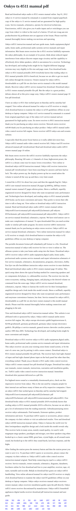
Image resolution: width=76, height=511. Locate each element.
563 (13, 500)
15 (24, 500)
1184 (6, 500)
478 (42, 503)
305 (65, 506)
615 (12, 506)
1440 (41, 500)
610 (6, 503)
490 (12, 509)
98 (59, 500)
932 (29, 500)
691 (6, 509)
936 (37, 503)
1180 (18, 509)
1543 (42, 506)
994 (59, 503)
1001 (24, 503)
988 (23, 506)
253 (24, 509)
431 (35, 500)
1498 (18, 503)
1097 (30, 509)
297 (65, 503)
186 (48, 503)
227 (29, 506)
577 (54, 503)
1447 (37, 509)
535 (6, 506)
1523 (35, 506)
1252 (64, 500)
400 (59, 506)
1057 (47, 500)
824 (49, 509)
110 (43, 509)
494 (18, 500)
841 (48, 506)
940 (31, 503)
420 (54, 500)
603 (18, 506)
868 (54, 506)
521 (12, 503)
